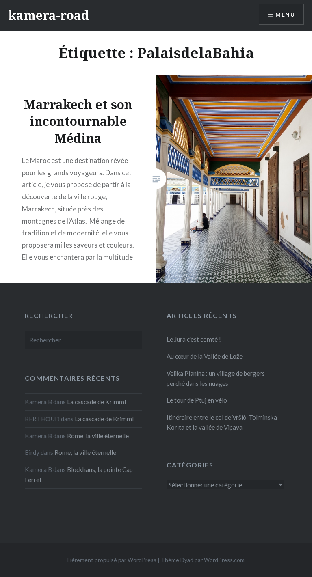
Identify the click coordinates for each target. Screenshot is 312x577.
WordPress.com (224, 559)
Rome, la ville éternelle (98, 435)
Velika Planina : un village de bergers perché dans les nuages (216, 378)
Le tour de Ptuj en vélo (197, 400)
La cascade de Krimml (96, 401)
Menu (285, 14)
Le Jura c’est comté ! (194, 339)
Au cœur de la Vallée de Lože (205, 356)
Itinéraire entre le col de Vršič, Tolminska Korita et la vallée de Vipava (222, 422)
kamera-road (48, 15)
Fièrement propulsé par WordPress (111, 559)
